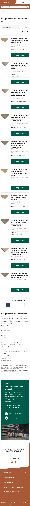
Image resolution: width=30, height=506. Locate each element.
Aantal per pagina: (17, 300)
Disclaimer (15, 504)
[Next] (23, 305)
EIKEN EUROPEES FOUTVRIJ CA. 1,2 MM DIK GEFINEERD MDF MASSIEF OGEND (19, 197)
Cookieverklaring (6, 504)
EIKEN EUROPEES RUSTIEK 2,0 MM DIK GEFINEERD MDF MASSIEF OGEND (19, 275)
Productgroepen (6, 11)
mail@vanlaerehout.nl (15, 413)
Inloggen (23, 2)
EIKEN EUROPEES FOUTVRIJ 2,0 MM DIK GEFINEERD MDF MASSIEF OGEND (19, 40)
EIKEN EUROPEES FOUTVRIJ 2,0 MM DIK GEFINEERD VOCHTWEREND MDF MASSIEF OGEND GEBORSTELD (19, 145)
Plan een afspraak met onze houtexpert (13, 406)
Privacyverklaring (5, 502)
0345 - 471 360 (13, 418)
